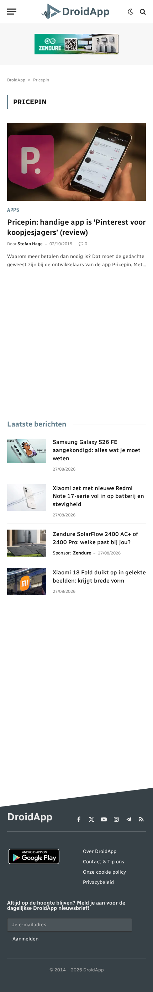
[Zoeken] (142, 12)
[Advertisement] (76, 354)
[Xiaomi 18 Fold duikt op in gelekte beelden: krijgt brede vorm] (26, 581)
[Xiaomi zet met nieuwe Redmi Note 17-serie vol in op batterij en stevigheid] (26, 497)
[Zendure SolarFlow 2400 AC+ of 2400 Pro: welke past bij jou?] (26, 543)
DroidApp (16, 79)
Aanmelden (25, 939)
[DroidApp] (76, 11)
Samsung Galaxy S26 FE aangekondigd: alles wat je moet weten (97, 450)
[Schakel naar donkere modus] (130, 12)
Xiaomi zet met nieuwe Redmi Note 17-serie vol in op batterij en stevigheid (98, 496)
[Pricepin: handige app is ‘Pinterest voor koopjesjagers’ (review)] (76, 162)
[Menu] (11, 12)
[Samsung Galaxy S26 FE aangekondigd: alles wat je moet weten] (26, 451)
